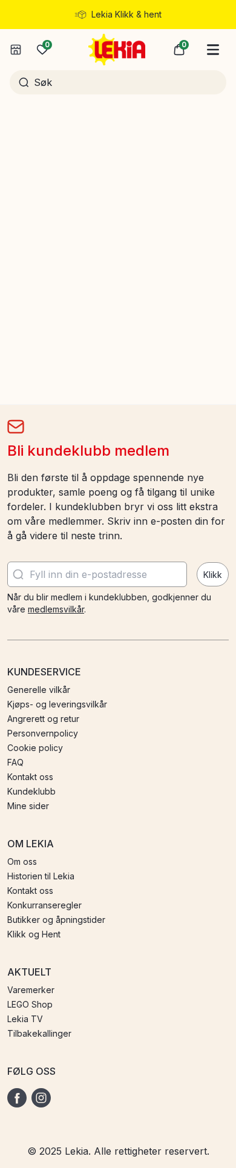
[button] (179, 50)
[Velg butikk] (16, 50)
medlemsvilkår (56, 609)
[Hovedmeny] (213, 49)
